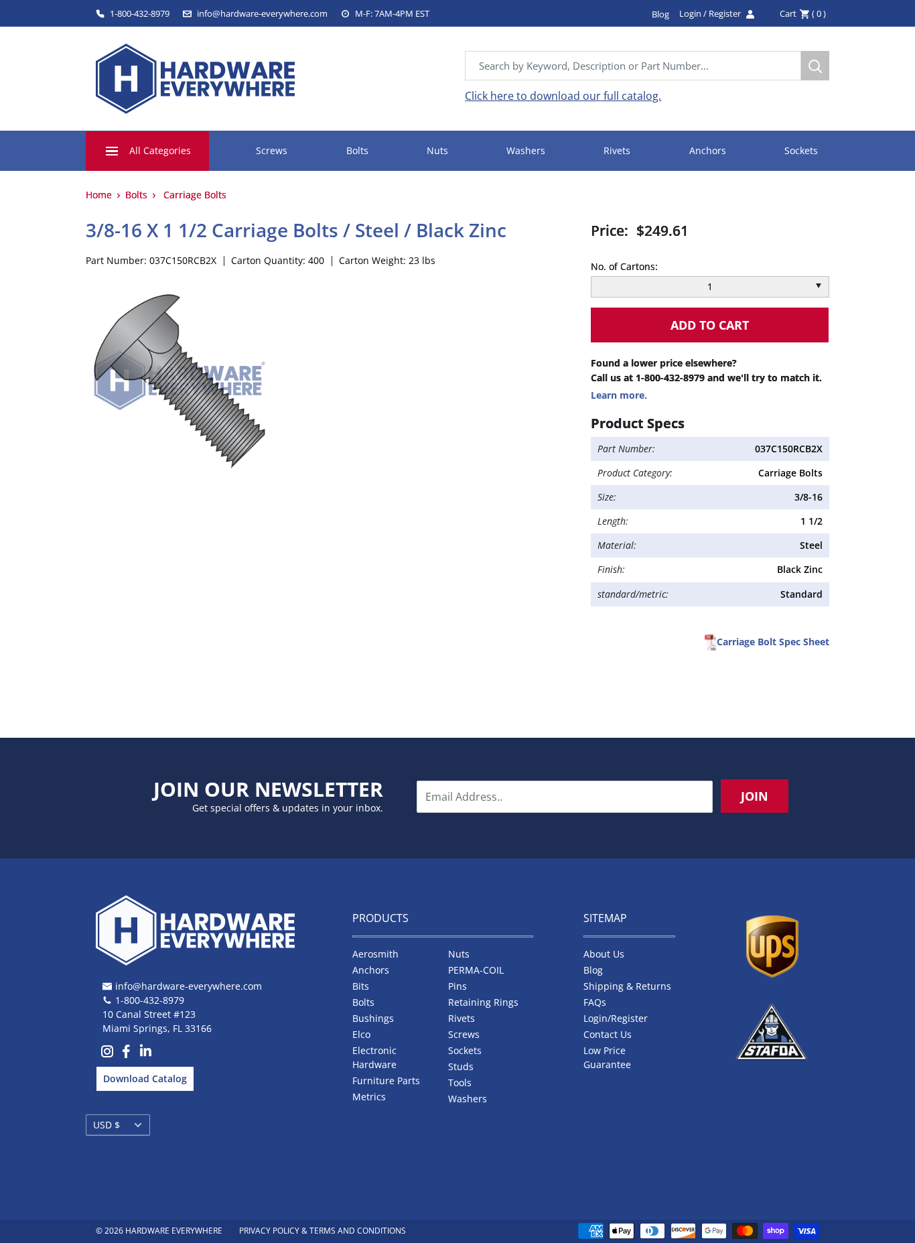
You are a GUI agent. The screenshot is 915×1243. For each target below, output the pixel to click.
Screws (271, 150)
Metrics (369, 1096)
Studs (461, 1066)
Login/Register (615, 1018)
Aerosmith (375, 953)
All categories (160, 150)
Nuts (437, 150)
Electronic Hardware (374, 1057)
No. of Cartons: (624, 266)
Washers (525, 150)
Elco (361, 1034)
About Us (603, 953)
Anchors (707, 150)
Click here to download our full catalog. (563, 95)
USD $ (106, 1124)
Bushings (373, 1018)
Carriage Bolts (194, 194)
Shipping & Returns (627, 986)
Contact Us (607, 1034)
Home (99, 194)
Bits (360, 986)
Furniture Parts (386, 1080)
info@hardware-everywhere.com (262, 13)
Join (754, 796)
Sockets (801, 150)
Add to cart (710, 325)
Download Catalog (145, 1078)
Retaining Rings (483, 1002)
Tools (460, 1082)
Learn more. (619, 395)
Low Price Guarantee (607, 1057)
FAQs (594, 1002)
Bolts (357, 150)
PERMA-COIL (476, 970)
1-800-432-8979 (139, 13)
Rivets (617, 150)
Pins (457, 986)
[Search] (815, 65)
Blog (593, 970)
